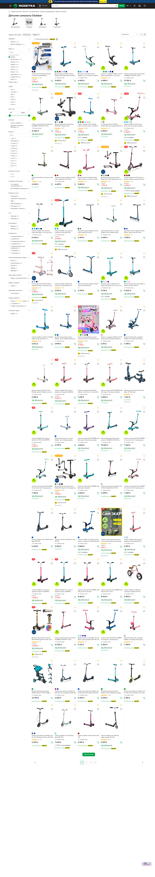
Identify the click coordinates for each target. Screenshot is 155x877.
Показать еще (13, 82)
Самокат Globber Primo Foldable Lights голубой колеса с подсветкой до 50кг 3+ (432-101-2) (88, 125)
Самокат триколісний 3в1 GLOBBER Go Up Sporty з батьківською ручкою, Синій (111, 639)
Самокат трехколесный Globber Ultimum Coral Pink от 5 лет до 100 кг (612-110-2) (88, 391)
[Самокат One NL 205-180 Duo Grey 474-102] (65, 522)
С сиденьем (15, 250)
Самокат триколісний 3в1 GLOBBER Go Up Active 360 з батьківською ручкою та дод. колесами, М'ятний (42, 487)
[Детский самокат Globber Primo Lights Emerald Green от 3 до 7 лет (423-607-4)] (112, 266)
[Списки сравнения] (139, 6)
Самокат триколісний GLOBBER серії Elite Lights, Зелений (88, 487)
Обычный (15, 216)
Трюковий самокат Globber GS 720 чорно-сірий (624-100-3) (88, 231)
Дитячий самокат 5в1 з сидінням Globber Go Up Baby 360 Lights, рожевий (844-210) (133, 639)
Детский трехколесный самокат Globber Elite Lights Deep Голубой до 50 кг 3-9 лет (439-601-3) (65, 75)
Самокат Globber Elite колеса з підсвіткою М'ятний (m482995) (41, 439)
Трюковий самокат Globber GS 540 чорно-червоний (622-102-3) (65, 178)
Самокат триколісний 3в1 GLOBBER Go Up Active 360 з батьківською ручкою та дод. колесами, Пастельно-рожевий (134, 487)
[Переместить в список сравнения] (51, 47)
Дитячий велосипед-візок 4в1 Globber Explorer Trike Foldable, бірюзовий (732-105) (41, 692)
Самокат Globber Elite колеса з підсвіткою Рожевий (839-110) (133, 540)
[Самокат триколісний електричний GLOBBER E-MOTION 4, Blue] (135, 56)
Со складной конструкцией (16, 185)
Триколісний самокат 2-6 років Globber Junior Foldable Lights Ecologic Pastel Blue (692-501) (64, 439)
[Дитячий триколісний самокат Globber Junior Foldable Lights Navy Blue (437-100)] (65, 319)
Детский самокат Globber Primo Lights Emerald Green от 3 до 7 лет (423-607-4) (111, 285)
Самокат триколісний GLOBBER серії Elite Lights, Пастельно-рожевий (111, 391)
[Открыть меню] (10, 6)
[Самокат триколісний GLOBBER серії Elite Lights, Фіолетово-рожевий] (88, 421)
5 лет (14, 158)
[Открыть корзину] (144, 6)
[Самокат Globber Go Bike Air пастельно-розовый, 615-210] (135, 572)
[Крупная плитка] (141, 34)
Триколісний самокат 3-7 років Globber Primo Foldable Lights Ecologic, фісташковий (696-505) (110, 232)
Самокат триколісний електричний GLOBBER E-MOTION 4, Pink (65, 638)
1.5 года (14, 143)
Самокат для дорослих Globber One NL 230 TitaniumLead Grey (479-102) (42, 736)
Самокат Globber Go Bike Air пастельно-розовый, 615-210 (132, 590)
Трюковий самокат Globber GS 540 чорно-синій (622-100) (88, 284)
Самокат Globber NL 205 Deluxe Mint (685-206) (64, 736)
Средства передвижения (47, 11)
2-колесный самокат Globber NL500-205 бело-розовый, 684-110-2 (112, 125)
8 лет (14, 165)
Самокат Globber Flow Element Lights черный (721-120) (110, 736)
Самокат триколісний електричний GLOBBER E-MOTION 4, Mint (42, 125)
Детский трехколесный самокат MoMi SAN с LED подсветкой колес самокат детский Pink (111, 178)
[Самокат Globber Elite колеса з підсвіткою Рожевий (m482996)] (65, 373)
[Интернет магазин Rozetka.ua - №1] (24, 6)
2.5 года (14, 148)
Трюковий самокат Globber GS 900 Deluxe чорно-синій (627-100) (134, 231)
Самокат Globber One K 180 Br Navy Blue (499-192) (42, 540)
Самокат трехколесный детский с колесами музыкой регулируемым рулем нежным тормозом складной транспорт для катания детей (111, 540)
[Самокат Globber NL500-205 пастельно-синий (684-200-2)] (65, 266)
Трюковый (15, 218)
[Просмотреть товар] (32, 71)
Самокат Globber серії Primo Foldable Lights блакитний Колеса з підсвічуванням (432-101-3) (42, 338)
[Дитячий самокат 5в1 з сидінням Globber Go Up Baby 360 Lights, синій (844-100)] (135, 319)
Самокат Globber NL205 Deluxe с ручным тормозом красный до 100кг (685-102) (134, 178)
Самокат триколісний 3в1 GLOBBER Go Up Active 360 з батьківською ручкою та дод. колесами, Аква (134, 439)
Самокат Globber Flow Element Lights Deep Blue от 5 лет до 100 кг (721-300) (42, 232)
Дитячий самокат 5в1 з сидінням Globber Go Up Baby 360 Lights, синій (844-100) (133, 338)
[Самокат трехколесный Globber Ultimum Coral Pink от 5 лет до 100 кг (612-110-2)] (88, 373)
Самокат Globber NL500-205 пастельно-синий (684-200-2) (63, 284)
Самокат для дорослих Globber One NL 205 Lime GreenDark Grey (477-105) (134, 692)
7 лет (13, 163)
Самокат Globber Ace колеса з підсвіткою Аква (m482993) (64, 590)
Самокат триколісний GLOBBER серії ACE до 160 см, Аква (111, 590)
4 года (14, 155)
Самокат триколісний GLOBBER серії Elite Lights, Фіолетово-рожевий (88, 439)
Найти (121, 5)
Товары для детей (16, 11)
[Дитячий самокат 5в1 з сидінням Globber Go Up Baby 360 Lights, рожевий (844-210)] (135, 620)
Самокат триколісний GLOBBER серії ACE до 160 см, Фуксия (88, 590)
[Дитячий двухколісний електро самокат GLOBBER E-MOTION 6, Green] (112, 421)
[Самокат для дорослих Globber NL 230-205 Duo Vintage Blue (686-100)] (65, 673)
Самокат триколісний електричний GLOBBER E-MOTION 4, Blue (134, 74)
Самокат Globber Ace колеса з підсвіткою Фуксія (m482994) (41, 590)
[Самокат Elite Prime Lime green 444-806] (42, 160)
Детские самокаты (61, 11)
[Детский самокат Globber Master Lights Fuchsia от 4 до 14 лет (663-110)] (88, 160)
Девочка (14, 226)
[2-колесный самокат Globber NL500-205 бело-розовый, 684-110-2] (112, 107)
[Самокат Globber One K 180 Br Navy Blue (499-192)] (42, 522)
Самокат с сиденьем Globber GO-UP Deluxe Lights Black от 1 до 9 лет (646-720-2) (111, 75)
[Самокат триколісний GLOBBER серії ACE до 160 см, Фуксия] (88, 572)
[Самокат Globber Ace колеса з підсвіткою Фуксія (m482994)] (42, 572)
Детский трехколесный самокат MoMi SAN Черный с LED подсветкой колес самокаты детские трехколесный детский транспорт (64, 125)
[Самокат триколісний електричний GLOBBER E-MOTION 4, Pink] (65, 620)
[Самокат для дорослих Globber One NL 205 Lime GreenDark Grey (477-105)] (135, 673)
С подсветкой (16, 243)
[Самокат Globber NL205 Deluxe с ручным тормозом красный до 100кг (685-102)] (135, 160)
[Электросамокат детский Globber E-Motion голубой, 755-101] (135, 266)
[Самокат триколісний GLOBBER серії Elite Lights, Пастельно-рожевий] (112, 373)
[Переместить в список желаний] (51, 43)
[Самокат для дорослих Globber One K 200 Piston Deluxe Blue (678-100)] (88, 673)
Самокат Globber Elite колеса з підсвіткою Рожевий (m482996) (64, 391)
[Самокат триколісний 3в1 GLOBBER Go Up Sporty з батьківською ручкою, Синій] (112, 620)
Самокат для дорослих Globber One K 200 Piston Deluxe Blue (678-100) (88, 692)
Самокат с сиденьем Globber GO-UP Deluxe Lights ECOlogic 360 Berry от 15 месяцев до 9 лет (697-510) (111, 338)
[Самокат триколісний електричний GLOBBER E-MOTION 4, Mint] (42, 107)
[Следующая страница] (142, 762)
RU (127, 5)
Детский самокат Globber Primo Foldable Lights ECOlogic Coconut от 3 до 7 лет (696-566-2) (42, 391)
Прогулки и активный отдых (31, 11)
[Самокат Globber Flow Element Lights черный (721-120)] (112, 718)
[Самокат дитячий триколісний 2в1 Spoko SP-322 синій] (135, 373)
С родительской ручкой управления (18, 247)
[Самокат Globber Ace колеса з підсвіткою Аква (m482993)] (65, 572)
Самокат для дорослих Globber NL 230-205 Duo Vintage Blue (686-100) (65, 692)
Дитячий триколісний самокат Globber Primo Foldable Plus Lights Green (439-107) (111, 692)
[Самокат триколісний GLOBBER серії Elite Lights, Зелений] (88, 469)
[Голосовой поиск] (116, 6)
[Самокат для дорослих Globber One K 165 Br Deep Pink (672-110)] (112, 469)
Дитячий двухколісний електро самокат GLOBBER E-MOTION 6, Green (110, 439)
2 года (14, 145)
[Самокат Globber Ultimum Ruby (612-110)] (88, 718)
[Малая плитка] (144, 34)
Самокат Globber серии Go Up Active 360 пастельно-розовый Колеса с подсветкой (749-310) (133, 125)
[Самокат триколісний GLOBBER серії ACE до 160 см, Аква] (112, 572)
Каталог (45, 5)
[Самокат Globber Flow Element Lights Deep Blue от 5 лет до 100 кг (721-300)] (42, 213)
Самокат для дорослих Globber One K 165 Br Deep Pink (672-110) (111, 487)
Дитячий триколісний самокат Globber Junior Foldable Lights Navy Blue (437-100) (65, 338)
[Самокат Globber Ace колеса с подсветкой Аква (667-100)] (65, 213)
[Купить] (51, 80)
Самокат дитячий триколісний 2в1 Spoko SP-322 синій (134, 391)
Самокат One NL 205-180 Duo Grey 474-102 (65, 540)
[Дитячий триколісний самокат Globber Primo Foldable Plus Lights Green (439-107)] (112, 673)
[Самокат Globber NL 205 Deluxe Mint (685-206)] (65, 718)
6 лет (14, 160)
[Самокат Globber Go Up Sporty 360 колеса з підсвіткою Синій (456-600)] (88, 522)
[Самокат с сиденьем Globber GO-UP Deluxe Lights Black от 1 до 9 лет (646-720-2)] (112, 56)
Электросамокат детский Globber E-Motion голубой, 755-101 (134, 284)
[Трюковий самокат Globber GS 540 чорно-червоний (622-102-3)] (65, 160)
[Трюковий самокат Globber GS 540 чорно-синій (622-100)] (88, 266)
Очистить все (26, 34)
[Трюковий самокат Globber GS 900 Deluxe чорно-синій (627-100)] (135, 213)
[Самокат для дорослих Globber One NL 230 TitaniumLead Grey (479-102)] (42, 718)
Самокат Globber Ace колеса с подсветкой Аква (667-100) (64, 231)
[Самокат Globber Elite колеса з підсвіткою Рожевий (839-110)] (135, 522)
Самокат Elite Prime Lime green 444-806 (42, 178)
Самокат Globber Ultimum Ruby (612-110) (88, 736)
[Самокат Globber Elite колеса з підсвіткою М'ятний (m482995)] (42, 421)
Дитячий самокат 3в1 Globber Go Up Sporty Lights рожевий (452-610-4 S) (88, 638)
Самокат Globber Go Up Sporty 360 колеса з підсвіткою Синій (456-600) (88, 540)
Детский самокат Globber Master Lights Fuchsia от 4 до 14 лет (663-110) (88, 178)
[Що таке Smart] (57, 39)
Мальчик (15, 228)
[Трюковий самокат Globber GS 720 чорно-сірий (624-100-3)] (88, 213)
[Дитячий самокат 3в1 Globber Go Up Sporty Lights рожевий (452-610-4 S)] (88, 620)
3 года (14, 151)
